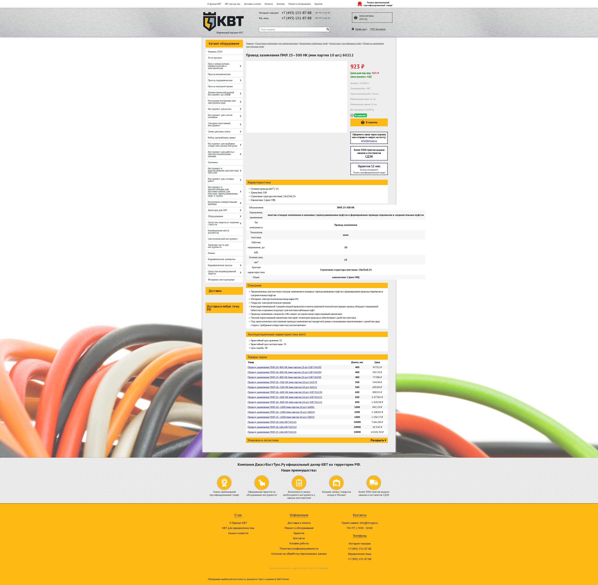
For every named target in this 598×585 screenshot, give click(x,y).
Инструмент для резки (219, 108)
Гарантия (318, 3)
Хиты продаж (215, 57)
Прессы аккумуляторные (220, 86)
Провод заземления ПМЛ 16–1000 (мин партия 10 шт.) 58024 (281, 412)
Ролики (211, 253)
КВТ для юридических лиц (238, 528)
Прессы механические (219, 74)
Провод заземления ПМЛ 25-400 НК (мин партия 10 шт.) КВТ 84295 (284, 377)
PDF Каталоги (378, 29)
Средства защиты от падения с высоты (223, 223)
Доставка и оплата (252, 3)
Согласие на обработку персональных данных (299, 553)
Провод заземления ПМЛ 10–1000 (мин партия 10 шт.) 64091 (281, 407)
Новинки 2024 (215, 51)
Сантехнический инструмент (223, 238)
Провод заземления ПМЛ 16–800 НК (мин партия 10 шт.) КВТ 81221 (285, 402)
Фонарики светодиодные (221, 279)
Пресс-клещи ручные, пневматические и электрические (218, 66)
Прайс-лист (361, 29)
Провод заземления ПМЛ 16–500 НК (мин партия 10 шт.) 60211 (282, 387)
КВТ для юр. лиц (232, 3)
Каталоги (269, 3)
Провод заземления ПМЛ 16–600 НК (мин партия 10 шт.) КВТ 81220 (285, 392)
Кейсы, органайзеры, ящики (222, 137)
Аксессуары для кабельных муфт (345, 43)
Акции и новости (238, 533)
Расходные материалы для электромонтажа (222, 101)
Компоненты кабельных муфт (314, 43)
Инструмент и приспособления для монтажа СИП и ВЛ (223, 170)
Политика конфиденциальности (299, 548)
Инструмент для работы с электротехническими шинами (221, 154)
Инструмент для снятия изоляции (220, 116)
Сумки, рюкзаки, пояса (219, 131)
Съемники (213, 162)
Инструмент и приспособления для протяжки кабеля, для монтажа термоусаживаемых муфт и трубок (223, 191)
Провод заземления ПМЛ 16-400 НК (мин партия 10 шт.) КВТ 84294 (284, 372)
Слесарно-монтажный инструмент (219, 124)
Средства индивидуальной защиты (222, 272)
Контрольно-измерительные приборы (222, 203)
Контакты (281, 3)
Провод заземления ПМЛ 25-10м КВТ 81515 (272, 431)
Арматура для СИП (217, 210)
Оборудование (215, 216)
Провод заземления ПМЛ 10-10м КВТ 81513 (272, 422)
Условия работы (299, 543)
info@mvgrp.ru (369, 140)
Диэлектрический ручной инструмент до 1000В (221, 93)
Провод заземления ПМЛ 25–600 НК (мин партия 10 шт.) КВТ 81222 (285, 397)
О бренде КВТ (214, 3)
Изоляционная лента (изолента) (218, 231)
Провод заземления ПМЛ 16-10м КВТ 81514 (272, 427)
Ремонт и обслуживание (300, 3)
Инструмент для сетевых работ (221, 179)
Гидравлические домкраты (221, 259)
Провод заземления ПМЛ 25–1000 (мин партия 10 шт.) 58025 (281, 417)
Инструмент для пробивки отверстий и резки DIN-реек (222, 144)
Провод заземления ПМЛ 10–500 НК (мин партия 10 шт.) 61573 (282, 382)
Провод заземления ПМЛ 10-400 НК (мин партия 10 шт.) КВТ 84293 (284, 367)
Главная (250, 43)
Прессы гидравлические (220, 80)
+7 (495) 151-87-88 (296, 12)
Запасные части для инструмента (218, 246)
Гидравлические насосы (220, 265)
